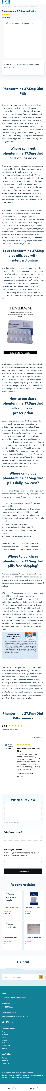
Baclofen (5, 1043)
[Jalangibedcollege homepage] (9, 2)
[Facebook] (7, 1022)
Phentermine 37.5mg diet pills (25, 7)
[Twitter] (3, 1022)
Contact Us (5, 1063)
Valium (4, 1048)
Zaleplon (5, 1035)
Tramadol (5, 1037)
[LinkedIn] (12, 1022)
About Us (5, 1061)
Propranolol (6, 1032)
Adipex (10, 7)
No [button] (22, 776)
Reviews (5, 1058)
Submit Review (23, 871)
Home (4, 7)
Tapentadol (6, 1046)
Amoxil (4, 1040)
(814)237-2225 (7, 1007)
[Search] (41, 977)
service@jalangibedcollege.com (14, 997)
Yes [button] (18, 776)
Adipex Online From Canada (10, 894)
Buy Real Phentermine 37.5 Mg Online (33, 924)
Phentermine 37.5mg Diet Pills (33, 894)
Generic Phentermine (11, 922)
